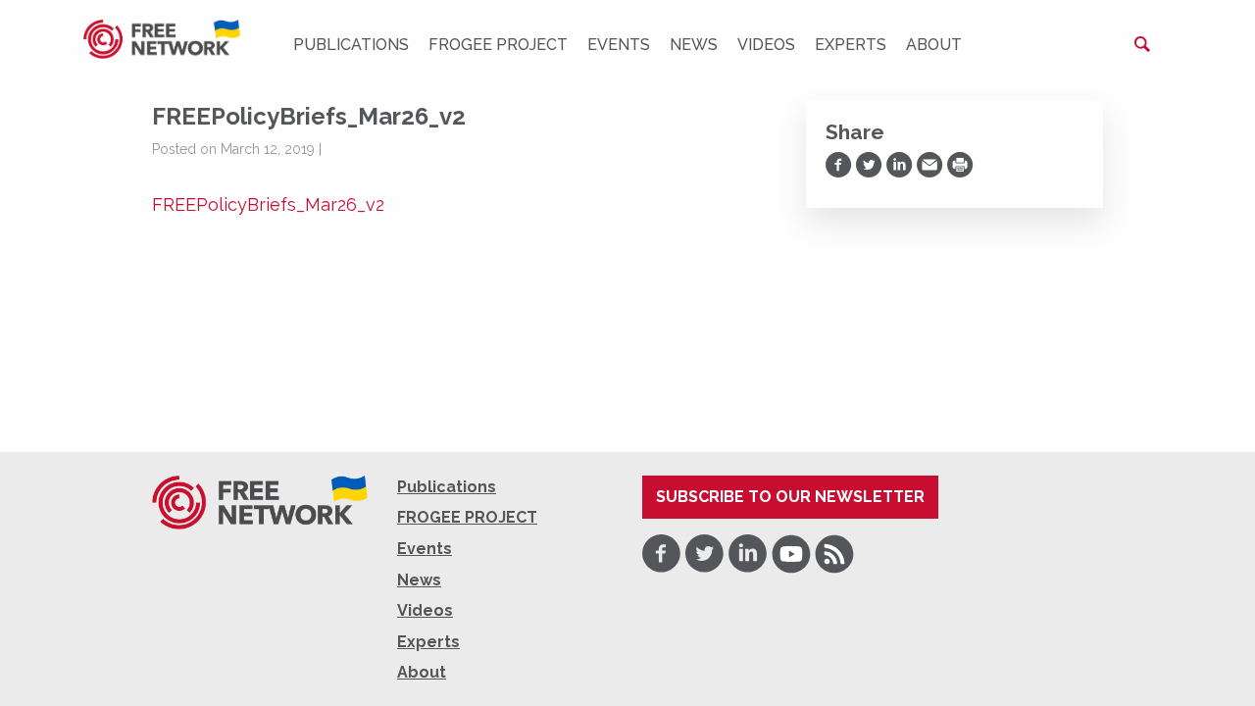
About (934, 44)
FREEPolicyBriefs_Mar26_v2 (268, 204)
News (694, 44)
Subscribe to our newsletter (790, 496)
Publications (351, 44)
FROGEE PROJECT (498, 44)
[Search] (1142, 44)
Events (618, 44)
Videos (766, 44)
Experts (850, 44)
